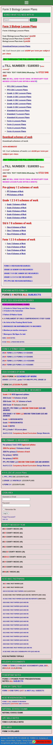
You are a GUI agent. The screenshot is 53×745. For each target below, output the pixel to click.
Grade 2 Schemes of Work (16, 208)
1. (18, 308)
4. (17, 322)
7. (14, 334)
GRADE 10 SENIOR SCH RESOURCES (18, 270)
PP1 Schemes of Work (15, 191)
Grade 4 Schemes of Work (16, 214)
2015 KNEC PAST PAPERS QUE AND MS (16, 621)
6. (14, 330)
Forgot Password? (8, 517)
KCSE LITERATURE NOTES (13, 342)
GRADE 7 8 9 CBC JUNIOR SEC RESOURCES (21, 273)
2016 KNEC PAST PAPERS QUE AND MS (15, 617)
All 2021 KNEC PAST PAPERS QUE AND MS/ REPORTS (20, 598)
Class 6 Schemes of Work (16, 227)
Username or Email (9, 497)
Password (5, 503)
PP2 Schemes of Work (15, 195)
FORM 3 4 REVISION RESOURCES (17, 266)
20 (46, 666)
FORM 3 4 (8, 484)
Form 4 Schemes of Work (16, 254)
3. (12, 315)
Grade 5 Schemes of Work (16, 218)
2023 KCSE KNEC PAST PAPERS (13, 591)
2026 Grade (7, 405)
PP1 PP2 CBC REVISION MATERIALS (18, 281)
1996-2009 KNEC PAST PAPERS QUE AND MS (17, 647)
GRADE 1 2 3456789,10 (12, 480)
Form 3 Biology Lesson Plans (20, 9)
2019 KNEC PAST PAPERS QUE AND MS (15, 606)
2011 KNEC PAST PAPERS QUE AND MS (15, 636)
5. (21, 326)
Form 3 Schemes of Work (16, 250)
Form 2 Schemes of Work (16, 247)
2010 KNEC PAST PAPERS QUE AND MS (15, 640)
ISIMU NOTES (8, 338)
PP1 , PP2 (8, 477)
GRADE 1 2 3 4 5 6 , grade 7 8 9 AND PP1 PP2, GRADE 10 (24, 380)
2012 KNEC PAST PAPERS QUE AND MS (15, 632)
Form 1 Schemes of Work (16, 244)
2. (12, 311)
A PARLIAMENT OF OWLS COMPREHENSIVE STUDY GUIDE (27, 319)
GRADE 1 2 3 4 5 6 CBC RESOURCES (18, 277)
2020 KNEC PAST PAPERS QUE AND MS (15, 602)
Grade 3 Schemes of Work (16, 211)
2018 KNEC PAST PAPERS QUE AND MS (15, 610)
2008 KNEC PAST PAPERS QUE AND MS (15, 644)
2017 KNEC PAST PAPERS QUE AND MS (15, 614)
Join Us (5, 519)
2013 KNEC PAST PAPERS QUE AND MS (15, 629)
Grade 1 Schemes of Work (16, 204)
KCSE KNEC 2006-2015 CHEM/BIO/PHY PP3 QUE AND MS (21, 651)
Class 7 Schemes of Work (16, 231)
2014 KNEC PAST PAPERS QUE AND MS (15, 625)
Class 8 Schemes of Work (16, 234)
